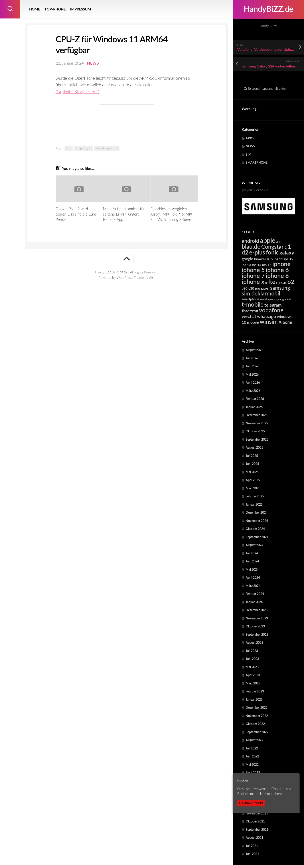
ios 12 (288, 259)
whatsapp (266, 316)
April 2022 (253, 772)
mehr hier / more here (266, 794)
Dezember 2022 (257, 707)
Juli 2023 (252, 651)
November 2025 (257, 423)
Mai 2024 (252, 569)
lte (271, 282)
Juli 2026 (252, 358)
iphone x (253, 282)
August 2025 (254, 447)
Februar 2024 (255, 594)
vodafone (271, 310)
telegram (273, 305)
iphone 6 (277, 270)
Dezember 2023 (257, 610)
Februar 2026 (255, 399)
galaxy (287, 253)
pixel (265, 288)
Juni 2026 (252, 366)
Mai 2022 (252, 764)
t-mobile (252, 305)
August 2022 (254, 740)
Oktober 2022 (255, 724)
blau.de (251, 247)
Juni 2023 (252, 659)
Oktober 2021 (255, 821)
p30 (244, 288)
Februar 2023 (255, 691)
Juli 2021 (252, 846)
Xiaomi (285, 322)
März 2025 (253, 488)
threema (250, 311)
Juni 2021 (252, 854)
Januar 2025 (254, 504)
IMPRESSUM (80, 9)
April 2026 (253, 382)
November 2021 (257, 813)
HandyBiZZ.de (268, 9)
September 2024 (257, 537)
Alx (151, 277)
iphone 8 (277, 276)
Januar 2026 (254, 407)
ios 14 (256, 265)
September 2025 (257, 439)
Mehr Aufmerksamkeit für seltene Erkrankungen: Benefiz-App (124, 214)
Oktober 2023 (255, 626)
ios (270, 258)
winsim (269, 322)
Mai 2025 (252, 472)
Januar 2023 (254, 699)
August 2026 (254, 350)
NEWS (250, 146)
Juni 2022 (252, 756)
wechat (249, 316)
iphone (281, 264)
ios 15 (267, 265)
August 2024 (254, 545)
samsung (280, 288)
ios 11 (278, 259)
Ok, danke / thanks (251, 803)
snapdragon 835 (282, 299)
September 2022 (257, 732)
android (250, 241)
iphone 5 (253, 270)
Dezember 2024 (257, 512)
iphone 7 (253, 276)
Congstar (272, 247)
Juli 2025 (252, 456)
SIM (248, 154)
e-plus (257, 253)
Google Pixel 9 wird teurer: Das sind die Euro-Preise (76, 214)
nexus (281, 283)
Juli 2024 (252, 553)
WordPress (124, 277)
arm (279, 241)
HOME (34, 9)
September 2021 (257, 829)
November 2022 (257, 716)
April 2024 (253, 577)
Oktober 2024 (255, 529)
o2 (291, 282)
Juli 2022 (252, 748)
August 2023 (254, 642)
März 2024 (253, 586)
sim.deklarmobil (261, 294)
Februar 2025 (255, 496)
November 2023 (257, 618)
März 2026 (253, 391)
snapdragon (266, 299)
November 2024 (257, 521)
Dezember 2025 (257, 415)
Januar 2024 (254, 602)
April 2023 (253, 675)
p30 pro (254, 288)
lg (266, 283)
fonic (272, 253)
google (247, 259)
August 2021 (254, 837)
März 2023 (253, 683)
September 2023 (257, 634)
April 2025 (253, 480)
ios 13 (246, 265)
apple (267, 240)
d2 (245, 253)
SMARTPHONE (257, 162)
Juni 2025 (252, 464)
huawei (260, 259)
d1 (287, 247)
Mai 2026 (252, 374)
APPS (250, 138)
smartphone (250, 299)
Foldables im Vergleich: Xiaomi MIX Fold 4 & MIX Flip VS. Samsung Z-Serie (171, 214)
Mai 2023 (252, 667)
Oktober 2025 (255, 431)
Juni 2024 (252, 561)
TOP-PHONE (55, 9)
